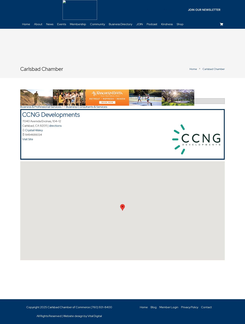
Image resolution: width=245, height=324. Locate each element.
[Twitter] (148, 10)
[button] (122, 207)
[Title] (171, 10)
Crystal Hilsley (34, 130)
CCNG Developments (51, 115)
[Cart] (221, 24)
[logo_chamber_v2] (80, 10)
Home (144, 307)
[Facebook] (142, 10)
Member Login (168, 307)
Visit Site (27, 139)
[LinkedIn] (154, 10)
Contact (206, 307)
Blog (154, 307)
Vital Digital (95, 316)
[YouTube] (159, 10)
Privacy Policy (189, 307)
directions (55, 126)
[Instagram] (165, 10)
